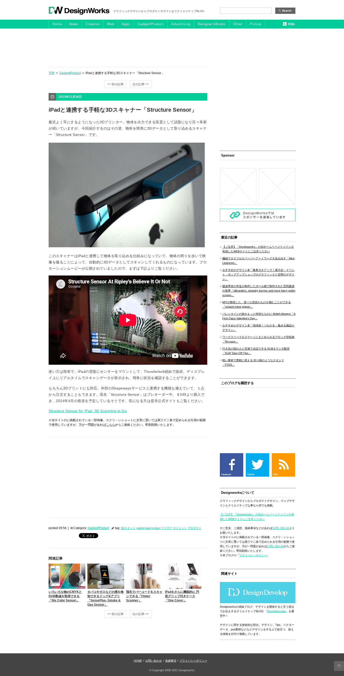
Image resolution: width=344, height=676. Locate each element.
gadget (140, 528)
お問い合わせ (280, 528)
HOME (138, 660)
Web (110, 24)
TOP (52, 73)
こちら (110, 424)
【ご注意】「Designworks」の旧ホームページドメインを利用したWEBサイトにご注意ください (258, 249)
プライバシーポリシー (253, 555)
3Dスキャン (128, 528)
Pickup (255, 24)
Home (57, 24)
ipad (147, 528)
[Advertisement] (172, 47)
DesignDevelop (276, 611)
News (73, 24)
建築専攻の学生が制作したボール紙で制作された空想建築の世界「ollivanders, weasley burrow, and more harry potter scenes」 (258, 291)
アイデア (166, 528)
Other (238, 24)
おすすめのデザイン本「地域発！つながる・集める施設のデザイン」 (258, 327)
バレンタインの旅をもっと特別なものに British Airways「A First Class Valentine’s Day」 (258, 316)
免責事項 (170, 660)
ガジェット (180, 528)
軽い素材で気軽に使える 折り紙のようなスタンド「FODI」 (253, 362)
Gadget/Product (150, 24)
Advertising (180, 24)
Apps (126, 24)
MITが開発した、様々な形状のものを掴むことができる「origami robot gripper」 (256, 304)
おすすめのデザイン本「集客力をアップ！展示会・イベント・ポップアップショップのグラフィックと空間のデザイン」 (258, 274)
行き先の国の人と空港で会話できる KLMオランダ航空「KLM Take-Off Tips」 (256, 351)
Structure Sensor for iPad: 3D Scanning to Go (88, 411)
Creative (93, 24)
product (155, 528)
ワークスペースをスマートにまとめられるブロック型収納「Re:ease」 (258, 339)
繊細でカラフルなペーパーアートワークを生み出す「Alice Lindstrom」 (258, 260)
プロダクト (194, 528)
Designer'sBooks (212, 24)
